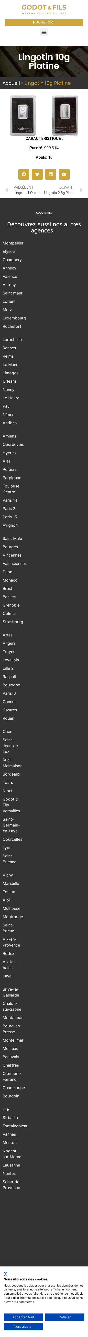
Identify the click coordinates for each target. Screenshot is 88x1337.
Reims (8, 356)
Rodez (8, 953)
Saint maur (12, 293)
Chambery (12, 259)
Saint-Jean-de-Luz (11, 745)
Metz (7, 309)
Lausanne (11, 1165)
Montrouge (13, 916)
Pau (6, 406)
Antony (9, 284)
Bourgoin (11, 1096)
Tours (8, 782)
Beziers (9, 596)
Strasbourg (13, 621)
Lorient (9, 301)
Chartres (11, 1065)
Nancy (8, 389)
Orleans (10, 381)
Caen (7, 731)
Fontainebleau (15, 1125)
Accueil (11, 83)
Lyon (7, 847)
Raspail (9, 676)
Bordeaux (11, 774)
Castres (10, 709)
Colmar (9, 613)
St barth (10, 1117)
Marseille (11, 883)
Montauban (13, 1017)
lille (6, 1109)
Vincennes (12, 555)
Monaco (10, 580)
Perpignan (12, 477)
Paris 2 (9, 508)
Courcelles (12, 839)
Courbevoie (13, 444)
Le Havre (11, 397)
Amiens (9, 436)
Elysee (9, 251)
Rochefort (12, 326)
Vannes (9, 1134)
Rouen (8, 718)
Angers (9, 643)
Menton (10, 1142)
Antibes (10, 422)
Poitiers (10, 469)
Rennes (9, 347)
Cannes (9, 701)
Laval (7, 975)
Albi (6, 900)
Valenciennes (15, 563)
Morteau (10, 1048)
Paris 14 (10, 500)
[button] (44, 32)
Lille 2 (8, 668)
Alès (7, 461)
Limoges (10, 372)
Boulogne (11, 684)
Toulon (9, 891)
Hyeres (9, 452)
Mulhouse (11, 908)
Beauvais (11, 1056)
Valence (10, 276)
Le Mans (10, 364)
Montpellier (13, 243)
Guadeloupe (14, 1087)
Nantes (9, 1173)
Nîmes (8, 414)
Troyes (9, 651)
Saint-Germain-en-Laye (11, 825)
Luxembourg (14, 318)
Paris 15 (10, 516)
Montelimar (13, 1040)
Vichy (8, 875)
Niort (7, 790)
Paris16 (9, 693)
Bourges (10, 546)
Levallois (11, 659)
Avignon (10, 525)
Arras (7, 634)
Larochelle (12, 339)
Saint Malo (12, 538)
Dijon (7, 571)
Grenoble (11, 605)
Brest (7, 588)
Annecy (9, 268)
